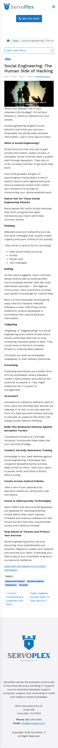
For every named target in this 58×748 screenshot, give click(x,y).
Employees (11, 585)
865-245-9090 (30, 18)
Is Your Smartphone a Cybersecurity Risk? (14, 599)
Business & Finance (15, 581)
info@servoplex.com (33, 723)
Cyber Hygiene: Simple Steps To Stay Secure (40, 597)
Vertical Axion (43, 76)
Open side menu (16, 50)
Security (23, 585)
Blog (15, 40)
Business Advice (35, 581)
